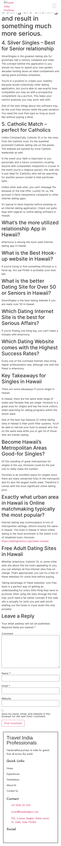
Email (6, 686)
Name (6, 673)
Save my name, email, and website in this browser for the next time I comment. (26, 715)
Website (6, 698)
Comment (7, 633)
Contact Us (12, 791)
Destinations (13, 779)
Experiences (13, 774)
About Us (11, 785)
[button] (54, 5)
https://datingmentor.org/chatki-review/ (25, 541)
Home (10, 768)
